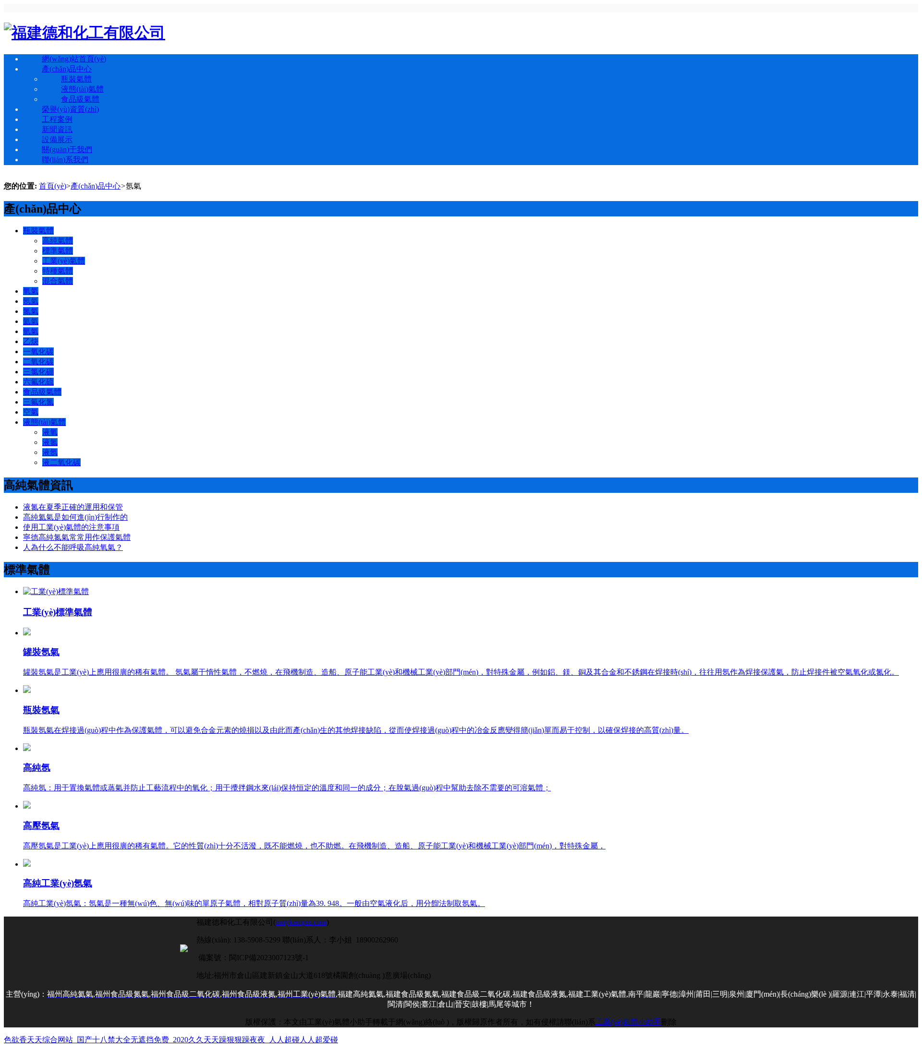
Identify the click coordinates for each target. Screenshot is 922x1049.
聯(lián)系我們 (65, 159)
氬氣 (30, 301)
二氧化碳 (38, 362)
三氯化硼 (38, 372)
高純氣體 (57, 241)
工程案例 (57, 119)
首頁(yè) (52, 186)
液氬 (50, 452)
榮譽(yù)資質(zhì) (70, 109)
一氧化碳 (38, 351)
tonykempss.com (301, 922)
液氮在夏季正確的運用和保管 (73, 507)
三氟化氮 (38, 402)
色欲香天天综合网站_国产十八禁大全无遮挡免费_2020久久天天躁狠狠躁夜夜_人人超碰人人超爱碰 (171, 1040)
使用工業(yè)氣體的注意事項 (71, 527)
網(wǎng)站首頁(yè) (74, 59)
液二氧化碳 (61, 462)
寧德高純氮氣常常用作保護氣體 (77, 537)
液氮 (50, 442)
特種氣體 (57, 271)
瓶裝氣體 (76, 79)
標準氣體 (57, 251)
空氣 (30, 412)
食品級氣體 (80, 99)
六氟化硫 (38, 382)
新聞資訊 (57, 129)
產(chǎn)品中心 (67, 69)
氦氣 (30, 321)
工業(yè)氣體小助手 (628, 1022)
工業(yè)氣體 (63, 261)
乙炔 (30, 341)
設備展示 (57, 139)
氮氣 (30, 311)
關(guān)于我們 (67, 149)
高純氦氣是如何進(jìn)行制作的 (75, 517)
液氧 (50, 432)
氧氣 (30, 291)
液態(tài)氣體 (82, 89)
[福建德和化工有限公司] (84, 32)
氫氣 (30, 331)
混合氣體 (57, 281)
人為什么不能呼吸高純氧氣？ (73, 547)
